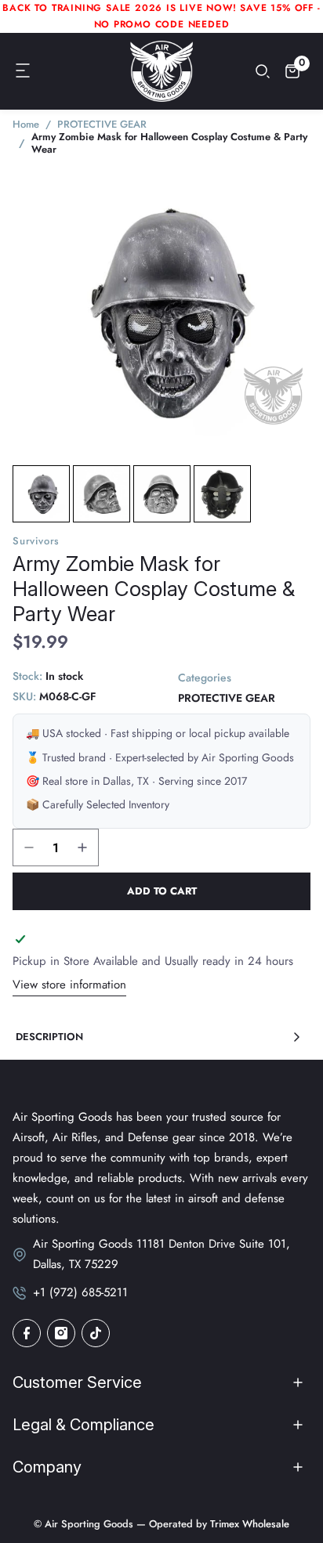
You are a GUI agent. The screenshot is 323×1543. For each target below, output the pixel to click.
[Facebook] (27, 1333)
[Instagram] (61, 1333)
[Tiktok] (96, 1333)
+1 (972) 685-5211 (80, 1292)
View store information (69, 984)
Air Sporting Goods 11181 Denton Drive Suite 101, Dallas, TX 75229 (161, 1254)
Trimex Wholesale (248, 1523)
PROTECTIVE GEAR (226, 698)
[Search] (263, 71)
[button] (23, 71)
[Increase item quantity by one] (82, 847)
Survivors (36, 540)
